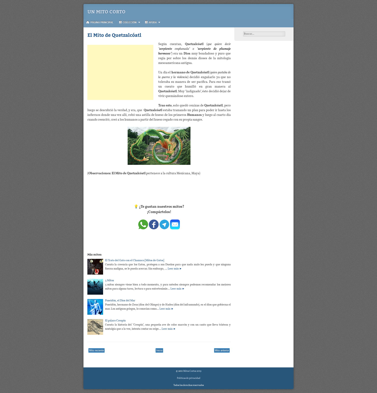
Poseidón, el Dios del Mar (120, 301)
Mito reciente (96, 350)
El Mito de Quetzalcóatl (114, 35)
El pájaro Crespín (115, 321)
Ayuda (152, 22)
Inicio (159, 350)
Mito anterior (222, 350)
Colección (129, 22)
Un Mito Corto (106, 11)
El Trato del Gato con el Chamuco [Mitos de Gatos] (134, 260)
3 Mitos (109, 280)
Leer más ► (175, 269)
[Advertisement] (120, 72)
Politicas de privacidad (188, 378)
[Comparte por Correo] (175, 228)
